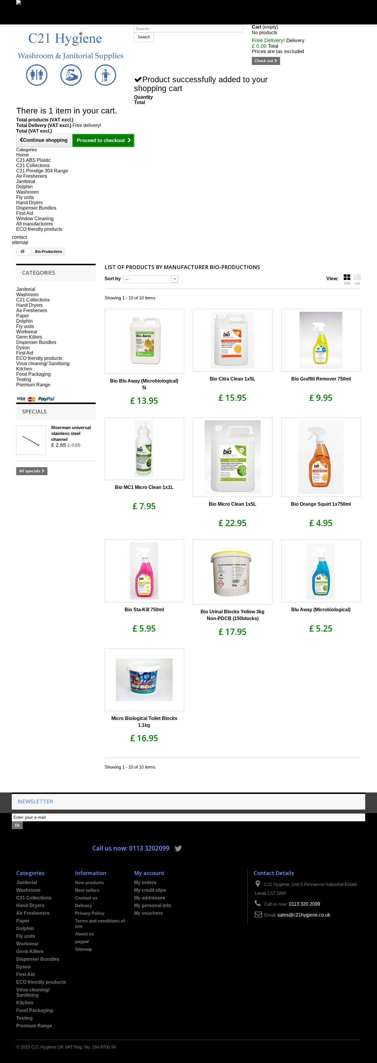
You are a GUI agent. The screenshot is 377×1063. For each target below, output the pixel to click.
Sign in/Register (33, 21)
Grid (347, 283)
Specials (34, 411)
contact (19, 237)
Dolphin (24, 186)
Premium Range (33, 384)
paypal (82, 941)
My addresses (149, 897)
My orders (145, 882)
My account (149, 872)
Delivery (83, 905)
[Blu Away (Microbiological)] (321, 571)
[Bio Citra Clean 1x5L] (232, 340)
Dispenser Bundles (36, 207)
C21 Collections (33, 165)
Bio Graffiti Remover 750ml (321, 378)
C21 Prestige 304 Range (42, 170)
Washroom (27, 192)
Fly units (25, 197)
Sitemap (83, 949)
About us (84, 933)
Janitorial (25, 181)
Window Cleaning (35, 218)
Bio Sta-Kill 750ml (144, 609)
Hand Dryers (29, 202)
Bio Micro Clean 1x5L (232, 504)
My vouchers (148, 913)
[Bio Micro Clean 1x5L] (232, 457)
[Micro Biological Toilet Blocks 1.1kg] (144, 679)
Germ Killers (29, 336)
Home (22, 154)
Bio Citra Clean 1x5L (232, 378)
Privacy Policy (89, 913)
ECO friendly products (39, 229)
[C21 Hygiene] (70, 58)
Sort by (113, 278)
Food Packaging (33, 374)
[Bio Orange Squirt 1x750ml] (321, 457)
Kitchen (24, 368)
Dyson (23, 347)
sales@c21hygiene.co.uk (303, 914)
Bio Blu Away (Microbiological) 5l (144, 384)
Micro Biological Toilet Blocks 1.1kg (144, 722)
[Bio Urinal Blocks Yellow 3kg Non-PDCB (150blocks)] (232, 572)
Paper (22, 315)
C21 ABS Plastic (33, 160)
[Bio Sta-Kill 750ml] (144, 571)
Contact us (86, 897)
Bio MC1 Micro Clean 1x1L (144, 487)
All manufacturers (34, 223)
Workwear (26, 331)
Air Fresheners (31, 176)
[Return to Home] (22, 252)
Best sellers (87, 890)
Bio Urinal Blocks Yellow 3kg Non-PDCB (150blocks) (232, 615)
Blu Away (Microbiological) (320, 609)
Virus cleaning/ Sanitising (43, 363)
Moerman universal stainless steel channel (71, 433)
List (357, 283)
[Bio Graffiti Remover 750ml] (321, 340)
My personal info (152, 905)
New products (89, 882)
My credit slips (150, 890)
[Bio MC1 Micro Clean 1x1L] (144, 448)
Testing (23, 379)
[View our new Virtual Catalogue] (188, 9)
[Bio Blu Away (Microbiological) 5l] (144, 341)
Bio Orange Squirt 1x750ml (321, 504)
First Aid (24, 213)
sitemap (20, 242)
